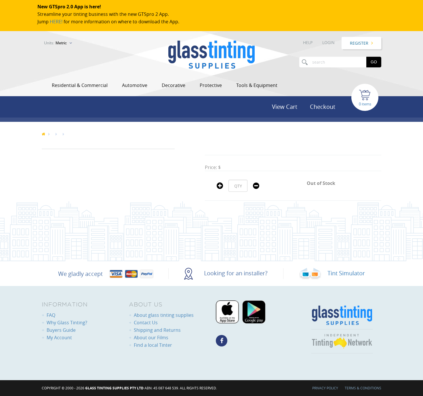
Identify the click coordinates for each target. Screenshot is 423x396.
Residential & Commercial (80, 85)
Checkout (322, 107)
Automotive (134, 85)
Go (374, 62)
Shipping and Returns (157, 330)
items (366, 104)
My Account (59, 337)
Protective (211, 85)
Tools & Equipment (256, 85)
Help (308, 42)
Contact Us (146, 322)
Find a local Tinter (153, 345)
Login (328, 42)
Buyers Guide (61, 330)
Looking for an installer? (235, 273)
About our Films (151, 337)
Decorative (173, 85)
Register (359, 43)
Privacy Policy (325, 388)
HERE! (56, 21)
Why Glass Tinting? (67, 322)
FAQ (51, 315)
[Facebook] (221, 340)
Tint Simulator (345, 273)
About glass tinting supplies (164, 315)
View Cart (284, 107)
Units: (55, 43)
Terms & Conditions (363, 388)
